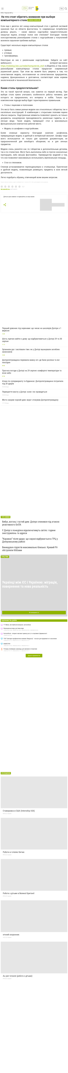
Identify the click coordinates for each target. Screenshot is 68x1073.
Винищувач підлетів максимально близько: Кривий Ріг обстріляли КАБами (30, 549)
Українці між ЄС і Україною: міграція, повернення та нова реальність (30, 584)
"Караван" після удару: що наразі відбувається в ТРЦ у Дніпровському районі (30, 540)
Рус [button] (62, 8)
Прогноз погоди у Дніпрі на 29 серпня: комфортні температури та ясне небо (31, 371)
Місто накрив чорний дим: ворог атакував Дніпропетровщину (30, 400)
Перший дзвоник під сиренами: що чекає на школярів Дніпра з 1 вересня (31, 329)
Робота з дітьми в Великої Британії (18, 893)
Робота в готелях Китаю (13, 852)
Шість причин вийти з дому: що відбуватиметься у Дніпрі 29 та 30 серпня (32, 340)
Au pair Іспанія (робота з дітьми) (17, 976)
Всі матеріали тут (34, 612)
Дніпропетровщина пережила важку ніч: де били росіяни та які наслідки (31, 361)
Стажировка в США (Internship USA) (19, 811)
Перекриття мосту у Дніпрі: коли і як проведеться (24, 392)
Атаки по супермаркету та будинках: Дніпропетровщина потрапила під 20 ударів (32, 382)
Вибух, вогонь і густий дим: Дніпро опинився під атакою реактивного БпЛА (30, 523)
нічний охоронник (11, 934)
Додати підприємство (34, 655)
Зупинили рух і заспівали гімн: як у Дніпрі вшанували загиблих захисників (31, 350)
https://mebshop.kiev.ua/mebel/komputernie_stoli (22, 66)
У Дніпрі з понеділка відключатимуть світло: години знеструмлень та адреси (28, 532)
